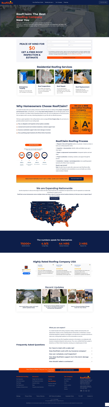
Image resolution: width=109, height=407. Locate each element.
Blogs (33, 385)
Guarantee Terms (70, 396)
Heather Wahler (41, 265)
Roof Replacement (20, 385)
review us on (26, 273)
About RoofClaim (67, 379)
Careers (65, 387)
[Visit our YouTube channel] (81, 391)
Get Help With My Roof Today (69, 57)
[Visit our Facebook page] (84, 391)
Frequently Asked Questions (38, 387)
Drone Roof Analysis (20, 381)
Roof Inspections (19, 379)
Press (65, 383)
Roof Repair (18, 383)
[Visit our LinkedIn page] (86, 391)
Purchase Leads (51, 385)
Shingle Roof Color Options (37, 379)
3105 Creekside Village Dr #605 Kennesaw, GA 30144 (85, 386)
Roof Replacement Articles (37, 381)
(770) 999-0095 (103, 2)
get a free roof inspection (67, 370)
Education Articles (35, 383)
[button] (49, 2)
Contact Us (90, 396)
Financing (50, 379)
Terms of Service (40, 396)
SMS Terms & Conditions (55, 396)
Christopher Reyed (78, 265)
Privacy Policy (78, 54)
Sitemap (18, 396)
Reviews (66, 389)
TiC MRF (80, 396)
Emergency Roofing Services (22, 387)
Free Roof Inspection (76, 178)
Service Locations (67, 385)
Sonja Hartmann (59, 265)
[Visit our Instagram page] (89, 391)
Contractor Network (52, 383)
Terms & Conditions (71, 54)
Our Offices (66, 381)
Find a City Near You (54, 198)
